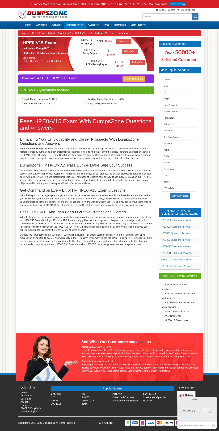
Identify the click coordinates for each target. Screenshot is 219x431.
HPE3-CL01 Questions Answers (176, 260)
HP (32, 33)
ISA (165, 175)
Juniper (167, 99)
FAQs (106, 25)
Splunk (167, 163)
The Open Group (171, 137)
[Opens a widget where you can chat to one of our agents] (197, 413)
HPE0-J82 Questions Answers (175, 233)
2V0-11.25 (56, 404)
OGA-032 (117, 394)
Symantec (168, 131)
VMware (168, 143)
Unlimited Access (75, 25)
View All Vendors (180, 196)
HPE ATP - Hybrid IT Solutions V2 (54, 33)
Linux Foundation (171, 105)
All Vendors (41, 25)
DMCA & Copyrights (31, 408)
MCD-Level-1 (149, 394)
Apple (166, 150)
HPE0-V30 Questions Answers (176, 246)
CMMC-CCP (88, 401)
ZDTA (84, 404)
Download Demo (134, 79)
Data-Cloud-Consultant (123, 397)
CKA (53, 397)
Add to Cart (123, 42)
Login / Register (167, 10)
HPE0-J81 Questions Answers (175, 227)
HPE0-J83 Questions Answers (175, 240)
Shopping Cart (188, 10)
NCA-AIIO (148, 401)
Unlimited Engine (29, 412)
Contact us (26, 405)
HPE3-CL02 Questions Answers (176, 266)
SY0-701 (86, 397)
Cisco (166, 86)
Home (28, 25)
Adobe (167, 79)
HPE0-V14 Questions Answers (176, 220)
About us (25, 402)
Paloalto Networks (172, 111)
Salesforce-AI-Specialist (154, 397)
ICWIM (54, 401)
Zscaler (167, 182)
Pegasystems (169, 118)
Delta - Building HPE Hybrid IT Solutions (43, 61)
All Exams (57, 25)
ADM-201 (56, 394)
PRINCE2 (168, 124)
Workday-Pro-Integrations (125, 401)
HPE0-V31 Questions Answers (176, 253)
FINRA (166, 156)
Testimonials (120, 25)
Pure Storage (170, 169)
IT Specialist (169, 188)
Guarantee (93, 25)
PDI (83, 394)
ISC (165, 92)
